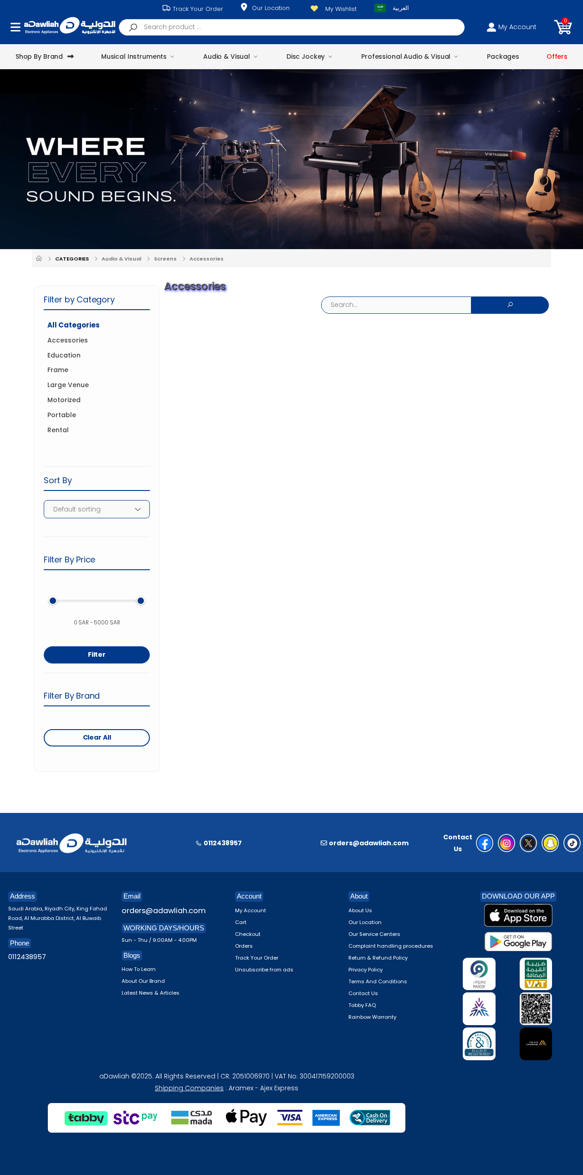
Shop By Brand (39, 56)
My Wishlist (341, 9)
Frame (57, 370)
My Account (250, 910)
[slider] (53, 601)
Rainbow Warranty (372, 1017)
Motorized (64, 400)
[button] (563, 27)
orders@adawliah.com (164, 910)
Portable (61, 415)
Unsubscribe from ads (264, 969)
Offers (557, 56)
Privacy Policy (365, 969)
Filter (97, 654)
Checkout (248, 934)
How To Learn (139, 969)
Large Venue (68, 385)
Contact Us (363, 993)
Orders (244, 946)
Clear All (97, 737)
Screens (165, 258)
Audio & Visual (226, 56)
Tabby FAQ (362, 1005)
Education (64, 355)
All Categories (73, 325)
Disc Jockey (305, 56)
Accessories (206, 258)
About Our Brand (143, 981)
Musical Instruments (134, 56)
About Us (360, 910)
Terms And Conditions (377, 981)
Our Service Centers (374, 934)
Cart (240, 922)
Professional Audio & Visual (405, 56)
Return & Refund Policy (378, 957)
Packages (503, 56)
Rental (58, 430)
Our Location (271, 8)
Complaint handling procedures (390, 946)
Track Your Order (197, 9)
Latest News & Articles (150, 992)
